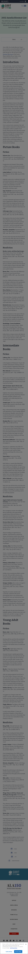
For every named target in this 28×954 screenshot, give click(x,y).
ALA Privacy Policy (13, 948)
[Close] (25, 944)
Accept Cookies (18, 951)
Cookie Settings (9, 951)
